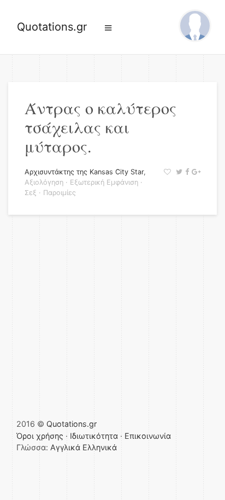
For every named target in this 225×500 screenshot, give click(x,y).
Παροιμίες (59, 193)
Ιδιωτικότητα (94, 435)
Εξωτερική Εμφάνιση (104, 182)
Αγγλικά (65, 447)
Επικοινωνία (148, 435)
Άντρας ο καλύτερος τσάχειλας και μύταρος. (100, 127)
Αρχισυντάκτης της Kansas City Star (84, 172)
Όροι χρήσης (39, 435)
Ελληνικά (99, 447)
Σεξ (31, 193)
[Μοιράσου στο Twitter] (177, 172)
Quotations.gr (52, 26)
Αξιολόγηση (44, 182)
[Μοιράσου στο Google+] (194, 172)
